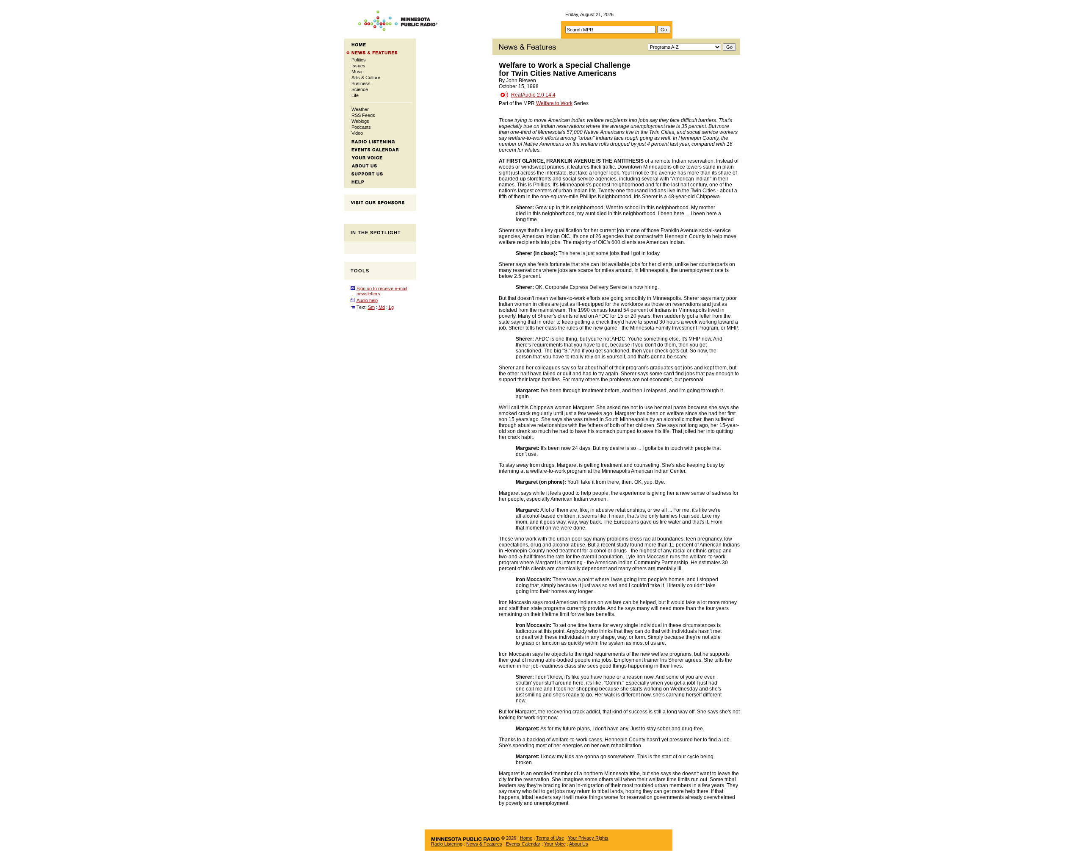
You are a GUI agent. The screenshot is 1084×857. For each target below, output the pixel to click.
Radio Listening (446, 843)
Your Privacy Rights (588, 837)
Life (355, 95)
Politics (358, 59)
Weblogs (360, 121)
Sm (371, 307)
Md (382, 307)
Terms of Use (550, 837)
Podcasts (361, 127)
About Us (578, 843)
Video (357, 133)
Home (526, 837)
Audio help (367, 300)
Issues (358, 65)
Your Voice (555, 843)
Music (357, 71)
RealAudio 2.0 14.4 (533, 95)
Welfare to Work (554, 103)
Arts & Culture (365, 77)
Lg (391, 307)
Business (361, 83)
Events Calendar (523, 843)
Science (359, 89)
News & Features (484, 843)
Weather (360, 109)
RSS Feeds (363, 115)
